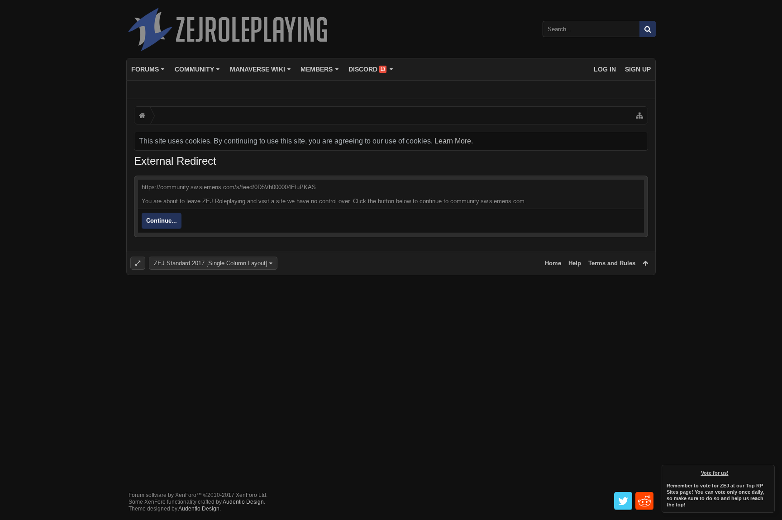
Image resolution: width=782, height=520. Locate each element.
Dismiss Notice (768, 471)
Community (194, 69)
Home (553, 263)
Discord (366, 69)
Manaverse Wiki (257, 69)
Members (316, 69)
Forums (145, 69)
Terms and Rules (611, 263)
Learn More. (453, 141)
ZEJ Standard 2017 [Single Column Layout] (210, 263)
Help (574, 263)
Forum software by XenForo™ (198, 495)
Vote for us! (715, 473)
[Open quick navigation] (639, 115)
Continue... (161, 220)
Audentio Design (243, 502)
